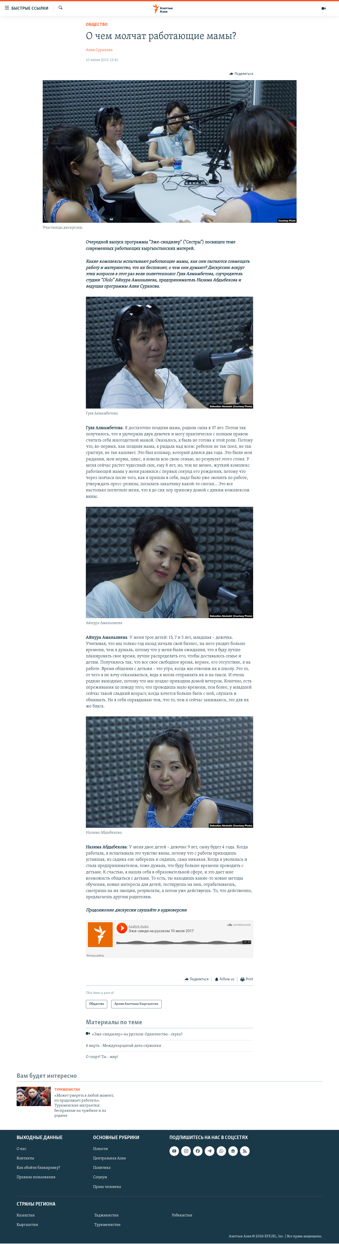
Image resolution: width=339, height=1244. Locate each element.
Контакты (25, 1158)
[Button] (241, 74)
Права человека (107, 1187)
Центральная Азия (109, 1158)
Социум (100, 1177)
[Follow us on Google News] (233, 1151)
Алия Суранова (99, 50)
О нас (21, 1149)
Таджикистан (106, 1215)
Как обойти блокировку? (38, 1168)
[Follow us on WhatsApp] (221, 1151)
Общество (97, 25)
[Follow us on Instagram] (186, 1151)
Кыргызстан (27, 1225)
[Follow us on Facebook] (198, 1151)
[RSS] (244, 1151)
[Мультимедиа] (323, 8)
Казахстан (26, 1215)
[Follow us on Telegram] (209, 1151)
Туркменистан (67, 1090)
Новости (100, 1149)
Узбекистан (182, 1215)
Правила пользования (36, 1177)
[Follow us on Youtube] (174, 1151)
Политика (102, 1168)
